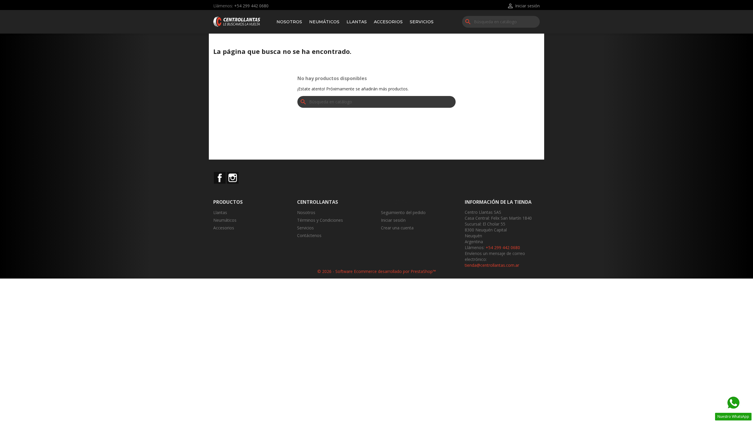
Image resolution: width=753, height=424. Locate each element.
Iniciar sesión (393, 220)
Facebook (220, 178)
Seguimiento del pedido (403, 212)
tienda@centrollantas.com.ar (492, 265)
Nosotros (289, 21)
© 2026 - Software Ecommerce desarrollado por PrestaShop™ (376, 271)
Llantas (356, 21)
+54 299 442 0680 (251, 6)
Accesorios (388, 21)
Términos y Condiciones (320, 220)
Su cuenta (394, 202)
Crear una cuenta (397, 228)
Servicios (422, 21)
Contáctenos (309, 235)
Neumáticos (324, 21)
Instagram (233, 178)
